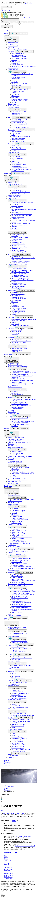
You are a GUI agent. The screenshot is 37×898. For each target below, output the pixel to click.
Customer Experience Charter (19, 707)
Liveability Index (16, 599)
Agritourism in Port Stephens (16, 439)
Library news (15, 675)
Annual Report (15, 690)
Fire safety (14, 513)
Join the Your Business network (17, 455)
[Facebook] (18, 798)
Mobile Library (15, 96)
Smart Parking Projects (17, 139)
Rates (13, 735)
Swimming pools (16, 523)
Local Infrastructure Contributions (21, 602)
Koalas (10, 397)
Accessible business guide (15, 461)
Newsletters (14, 305)
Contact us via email (17, 453)
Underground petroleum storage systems (22, 472)
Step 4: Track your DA (18, 535)
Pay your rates (15, 114)
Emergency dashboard (17, 53)
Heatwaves (14, 63)
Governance (11, 645)
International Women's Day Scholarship (22, 280)
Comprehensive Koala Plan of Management (23, 372)
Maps (9, 754)
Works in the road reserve (15, 501)
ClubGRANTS (15, 281)
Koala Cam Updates (17, 408)
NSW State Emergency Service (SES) (14, 813)
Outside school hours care (18, 149)
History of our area (16, 333)
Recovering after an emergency (20, 58)
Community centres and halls (19, 237)
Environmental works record (19, 418)
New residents (12, 290)
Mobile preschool (16, 147)
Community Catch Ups (14, 196)
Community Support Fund (18, 273)
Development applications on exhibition (22, 715)
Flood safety (14, 515)
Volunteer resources (17, 394)
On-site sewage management (19, 519)
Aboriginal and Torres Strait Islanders (22, 202)
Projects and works (13, 105)
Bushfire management (17, 64)
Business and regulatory (18, 748)
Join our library (15, 94)
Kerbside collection (16, 163)
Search (6, 864)
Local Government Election (19, 641)
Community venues (13, 230)
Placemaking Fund (16, 288)
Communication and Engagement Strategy (23, 591)
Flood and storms (16, 61)
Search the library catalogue (19, 100)
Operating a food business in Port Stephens (20, 456)
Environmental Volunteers (18, 342)
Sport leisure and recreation (19, 225)
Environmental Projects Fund (19, 276)
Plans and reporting (13, 685)
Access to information (17, 647)
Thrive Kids (11, 144)
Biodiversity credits (13, 363)
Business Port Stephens (14, 481)
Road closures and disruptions (19, 127)
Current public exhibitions (18, 713)
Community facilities (17, 740)
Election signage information (19, 642)
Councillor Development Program (21, 665)
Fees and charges (13, 68)
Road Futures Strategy (17, 121)
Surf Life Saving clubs (17, 250)
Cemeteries (11, 44)
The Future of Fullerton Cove (19, 598)
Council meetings (13, 628)
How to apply (15, 656)
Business (6, 428)
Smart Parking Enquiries (18, 138)
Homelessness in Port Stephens (20, 325)
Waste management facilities (19, 167)
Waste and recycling (13, 152)
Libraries (14, 240)
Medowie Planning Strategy (19, 563)
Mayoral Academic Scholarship (20, 278)
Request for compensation (18, 651)
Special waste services (17, 171)
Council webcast (16, 635)
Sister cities (14, 334)
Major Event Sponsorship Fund (20, 272)
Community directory (14, 198)
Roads (9, 117)
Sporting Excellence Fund (18, 286)
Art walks (14, 188)
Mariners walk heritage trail (19, 348)
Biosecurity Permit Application (20, 424)
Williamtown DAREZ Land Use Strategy (23, 568)
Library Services (16, 85)
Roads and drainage (17, 737)
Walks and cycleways (14, 344)
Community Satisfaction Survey (20, 693)
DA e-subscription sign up (18, 541)
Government (15, 218)
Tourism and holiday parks (19, 252)
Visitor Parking (15, 133)
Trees (9, 614)
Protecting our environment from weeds (22, 421)
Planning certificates (17, 521)
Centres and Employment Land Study (22, 590)
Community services (17, 206)
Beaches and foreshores (18, 234)
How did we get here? (17, 726)
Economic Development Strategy (20, 596)
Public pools (14, 470)
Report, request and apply (18, 77)
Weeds (10, 416)
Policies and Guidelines (14, 699)
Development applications (18, 298)
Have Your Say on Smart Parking (20, 136)
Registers (14, 650)
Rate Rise (11, 718)
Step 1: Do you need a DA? (19, 530)
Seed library (14, 102)
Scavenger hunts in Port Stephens (20, 261)
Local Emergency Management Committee (23, 66)
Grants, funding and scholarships (17, 264)
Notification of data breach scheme (21, 648)
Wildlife (13, 228)
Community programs (17, 91)
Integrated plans (15, 695)
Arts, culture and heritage (15, 184)
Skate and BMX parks (17, 248)
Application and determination (20, 719)
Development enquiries (18, 510)
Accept (3, 7)
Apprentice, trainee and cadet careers (21, 658)
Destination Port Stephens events (17, 480)
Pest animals (11, 410)
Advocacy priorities (17, 691)
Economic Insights (13, 445)
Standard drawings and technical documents (20, 584)
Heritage (10, 552)
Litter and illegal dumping (18, 164)
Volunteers (11, 337)
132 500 (14, 821)
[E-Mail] (18, 801)
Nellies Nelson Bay (17, 190)
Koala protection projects (18, 402)
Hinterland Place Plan (17, 577)
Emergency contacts (17, 55)
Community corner (16, 239)
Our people (11, 317)
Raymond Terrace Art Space (19, 99)
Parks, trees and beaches (18, 745)
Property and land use (17, 743)
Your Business (15, 676)
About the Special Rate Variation (20, 721)
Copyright (7, 870)
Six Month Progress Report (19, 698)
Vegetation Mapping (13, 413)
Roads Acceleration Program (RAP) (21, 119)
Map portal (14, 755)
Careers (10, 654)
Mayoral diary (15, 667)
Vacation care (15, 150)
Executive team (15, 684)
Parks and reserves (16, 242)
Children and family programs (19, 89)
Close (2, 896)
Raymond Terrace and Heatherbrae (21, 566)
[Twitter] (18, 800)
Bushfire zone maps (13, 502)
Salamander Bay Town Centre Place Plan (23, 580)
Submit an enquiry (16, 451)
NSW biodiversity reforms (18, 379)
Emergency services (17, 212)
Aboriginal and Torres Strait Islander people (23, 319)
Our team (11, 680)
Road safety (14, 125)
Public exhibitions (13, 709)
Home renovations (16, 516)
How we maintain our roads (19, 124)
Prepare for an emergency (18, 56)
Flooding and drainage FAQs (19, 551)
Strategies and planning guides (16, 585)
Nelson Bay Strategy (17, 565)
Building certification (14, 495)
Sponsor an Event (13, 483)
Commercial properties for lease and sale (19, 442)
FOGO (13, 161)
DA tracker (14, 508)
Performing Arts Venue (18, 193)
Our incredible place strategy (19, 607)
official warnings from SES (23, 836)
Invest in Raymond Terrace (15, 447)
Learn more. (28, 4)
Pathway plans (12, 104)
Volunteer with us (16, 339)
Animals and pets (13, 42)
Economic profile (16, 331)
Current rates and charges (18, 111)
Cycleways (14, 351)
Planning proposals (13, 570)
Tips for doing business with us (17, 478)
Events (13, 80)
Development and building (19, 738)
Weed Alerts (14, 426)
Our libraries (15, 97)
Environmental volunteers (15, 387)
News (9, 668)
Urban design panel (17, 540)
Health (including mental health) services (23, 220)
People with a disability (18, 320)
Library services (16, 300)
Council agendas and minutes (19, 633)
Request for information (18, 751)
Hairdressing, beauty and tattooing (21, 467)
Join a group (14, 393)
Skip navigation (5, 10)
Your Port (14, 673)
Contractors (11, 444)
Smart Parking (15, 78)
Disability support (16, 207)
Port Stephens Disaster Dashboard (25, 846)
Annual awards (12, 182)
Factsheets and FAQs (17, 407)
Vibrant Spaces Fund (17, 275)
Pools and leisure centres (18, 244)
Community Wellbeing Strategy (20, 593)
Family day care (16, 145)
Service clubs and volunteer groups (21, 223)
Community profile (16, 330)
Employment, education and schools (21, 214)
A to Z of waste (15, 156)
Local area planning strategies (16, 554)
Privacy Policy (8, 869)
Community (7, 173)
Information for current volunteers (21, 341)
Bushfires (14, 60)
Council (6, 618)
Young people (15, 324)
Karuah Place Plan (16, 562)
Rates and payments (13, 107)
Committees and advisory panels (17, 627)
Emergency (11, 51)
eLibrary (13, 92)
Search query (4, 24)
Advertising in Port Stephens (16, 437)
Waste (13, 733)
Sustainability (12, 412)
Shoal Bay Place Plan (17, 582)
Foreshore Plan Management (19, 374)
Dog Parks (14, 82)
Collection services (16, 160)
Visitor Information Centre (18, 308)
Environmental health (17, 746)
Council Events (15, 256)
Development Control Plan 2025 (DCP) (22, 594)
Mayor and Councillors (14, 661)
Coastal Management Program (20, 371)
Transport (14, 226)
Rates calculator (15, 723)
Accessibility (8, 867)
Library (10, 88)
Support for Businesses (14, 440)
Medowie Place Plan (17, 576)
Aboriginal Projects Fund (18, 268)
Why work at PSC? (17, 659)
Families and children (17, 217)
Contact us (11, 757)
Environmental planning (15, 365)
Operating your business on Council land (19, 458)
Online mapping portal (17, 518)
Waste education (16, 166)
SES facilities (15, 245)
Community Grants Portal (18, 284)
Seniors (13, 222)
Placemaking (11, 459)
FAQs (13, 135)
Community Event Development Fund (22, 270)
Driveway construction (17, 512)
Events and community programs (20, 749)
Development (8, 486)
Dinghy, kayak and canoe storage (17, 49)
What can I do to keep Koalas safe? (21, 405)
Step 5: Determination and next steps (21, 537)
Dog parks (11, 47)
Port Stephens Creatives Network (20, 192)
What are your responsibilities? (20, 422)
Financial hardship (16, 113)
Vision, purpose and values (19, 682)
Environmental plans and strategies (18, 366)
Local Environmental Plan (18, 604)
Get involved (15, 391)
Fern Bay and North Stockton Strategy (22, 560)
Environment (8, 354)
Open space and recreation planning (21, 606)
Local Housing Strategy (18, 601)
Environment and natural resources (21, 215)
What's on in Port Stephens (19, 262)
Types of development (17, 538)
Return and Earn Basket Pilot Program (22, 169)
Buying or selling (13, 504)
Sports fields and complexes (19, 247)
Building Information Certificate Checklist (23, 499)
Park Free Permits (16, 131)
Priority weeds (15, 419)
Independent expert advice (18, 724)
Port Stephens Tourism (17, 306)
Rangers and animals (17, 741)
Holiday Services (13, 69)
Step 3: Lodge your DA (18, 534)
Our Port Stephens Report (18, 696)
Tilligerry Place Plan (17, 579)
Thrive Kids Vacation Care (19, 83)
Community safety (13, 46)
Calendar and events (17, 158)
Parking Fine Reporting (18, 141)
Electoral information (14, 636)
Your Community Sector (18, 678)
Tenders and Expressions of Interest (18, 477)
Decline (9, 7)
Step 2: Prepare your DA (18, 532)
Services (6, 33)
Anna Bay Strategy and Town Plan (21, 558)
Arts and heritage (16, 204)
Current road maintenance (18, 122)
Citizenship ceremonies (14, 195)
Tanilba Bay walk (16, 350)
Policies (13, 704)
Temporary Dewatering (14, 615)
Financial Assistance (17, 283)
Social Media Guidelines (18, 706)
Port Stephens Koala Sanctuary (20, 404)
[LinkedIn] (18, 796)
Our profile (11, 328)
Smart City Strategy (17, 612)
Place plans (11, 572)
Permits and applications (15, 462)
